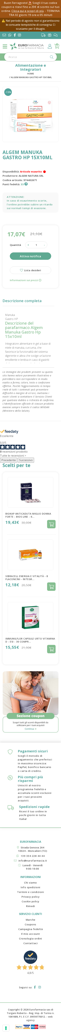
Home (30, 73)
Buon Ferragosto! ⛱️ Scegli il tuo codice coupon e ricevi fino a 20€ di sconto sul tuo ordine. (30, 7)
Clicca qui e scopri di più (28, 11)
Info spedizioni (30, 887)
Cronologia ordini (30, 938)
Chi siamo (30, 882)
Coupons (30, 924)
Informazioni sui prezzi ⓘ (25, 280)
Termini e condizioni (30, 892)
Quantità (15, 245)
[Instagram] (20, 35)
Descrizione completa (22, 300)
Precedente (8, 460)
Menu (5, 46)
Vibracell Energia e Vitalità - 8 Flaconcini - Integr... (26, 578)
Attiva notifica (30, 256)
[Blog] (56, 35)
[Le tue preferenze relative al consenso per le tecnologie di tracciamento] (6, 1028)
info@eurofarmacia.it (32, 860)
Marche (30, 919)
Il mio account (30, 933)
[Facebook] (15, 35)
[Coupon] (50, 35)
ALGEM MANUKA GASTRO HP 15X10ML (31, 77)
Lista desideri (32, 270)
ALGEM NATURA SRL (31, 175)
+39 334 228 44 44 (33, 855)
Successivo (26, 460)
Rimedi (30, 906)
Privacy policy (30, 896)
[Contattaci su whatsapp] (9, 35)
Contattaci (30, 943)
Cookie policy (30, 901)
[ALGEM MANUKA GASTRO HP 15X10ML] (30, 114)
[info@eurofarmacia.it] (4, 35)
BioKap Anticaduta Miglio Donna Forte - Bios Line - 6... (28, 515)
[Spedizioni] (44, 35)
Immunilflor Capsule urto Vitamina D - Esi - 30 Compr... (30, 640)
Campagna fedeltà (30, 929)
